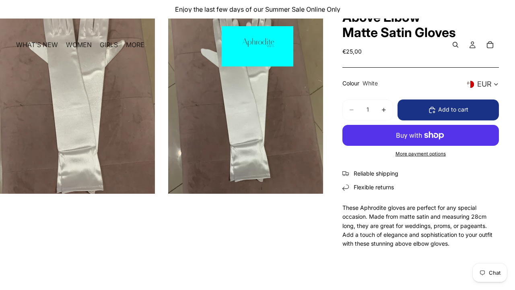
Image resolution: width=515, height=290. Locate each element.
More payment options (421, 154)
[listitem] (135, 44)
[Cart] (490, 45)
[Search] (455, 45)
